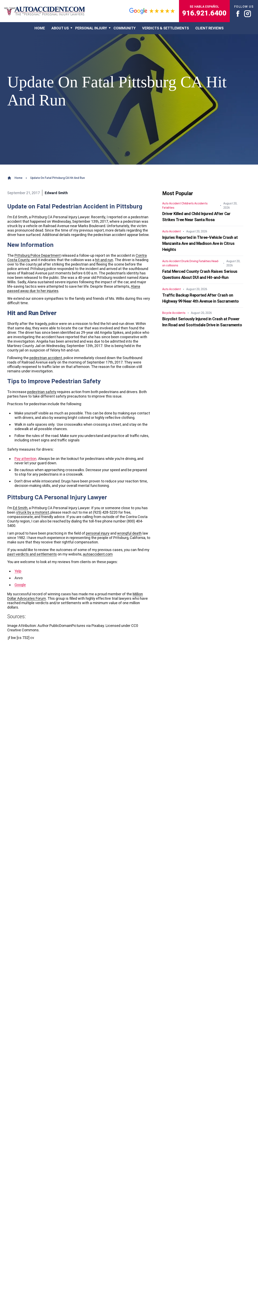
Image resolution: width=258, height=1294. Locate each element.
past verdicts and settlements (32, 554)
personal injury (97, 533)
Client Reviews (209, 28)
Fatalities (168, 207)
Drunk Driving (189, 261)
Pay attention (25, 458)
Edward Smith (56, 193)
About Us (60, 28)
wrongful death (129, 533)
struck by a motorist (32, 512)
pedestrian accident (45, 358)
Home (18, 177)
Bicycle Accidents (173, 312)
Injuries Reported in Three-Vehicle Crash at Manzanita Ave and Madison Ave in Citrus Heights (200, 243)
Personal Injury (91, 28)
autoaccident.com (98, 554)
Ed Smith (20, 508)
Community (124, 28)
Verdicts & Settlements (165, 28)
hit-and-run (104, 260)
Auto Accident (171, 203)
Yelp (18, 571)
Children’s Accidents (194, 203)
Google (20, 585)
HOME (39, 28)
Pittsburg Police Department (38, 255)
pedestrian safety (41, 392)
